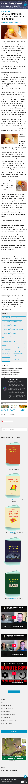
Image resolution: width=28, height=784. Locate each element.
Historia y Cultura (7, 708)
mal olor (16, 370)
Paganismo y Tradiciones (8, 720)
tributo (15, 374)
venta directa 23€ (12, 499)
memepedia (14, 731)
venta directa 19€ (12, 598)
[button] (24, 781)
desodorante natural (7, 370)
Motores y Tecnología (8, 714)
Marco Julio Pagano (7, 22)
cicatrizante (11, 368)
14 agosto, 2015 (17, 22)
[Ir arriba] (25, 776)
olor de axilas (5, 372)
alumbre (4, 368)
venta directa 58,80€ (19, 468)
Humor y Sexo (6, 711)
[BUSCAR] (25, 429)
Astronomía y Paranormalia (9, 702)
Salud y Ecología (5, 11)
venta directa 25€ (11, 567)
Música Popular (6, 717)
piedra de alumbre (15, 372)
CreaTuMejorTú (11, 3)
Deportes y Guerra (7, 705)
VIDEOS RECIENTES (14, 691)
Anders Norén (8, 781)
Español (5, 421)
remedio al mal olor (7, 374)
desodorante (19, 368)
